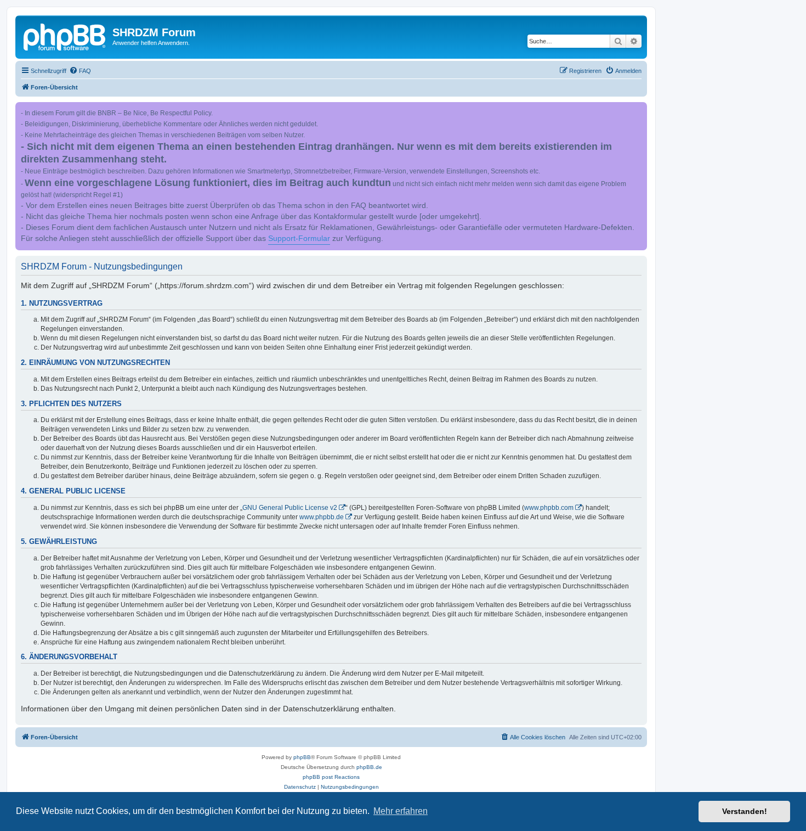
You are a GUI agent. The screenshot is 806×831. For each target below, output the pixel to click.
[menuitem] (80, 70)
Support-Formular (299, 238)
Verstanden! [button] (744, 811)
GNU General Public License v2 (289, 508)
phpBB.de (369, 767)
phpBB (302, 757)
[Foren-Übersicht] (65, 35)
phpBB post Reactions (331, 777)
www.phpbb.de (321, 517)
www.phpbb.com (549, 508)
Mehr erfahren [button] (400, 811)
